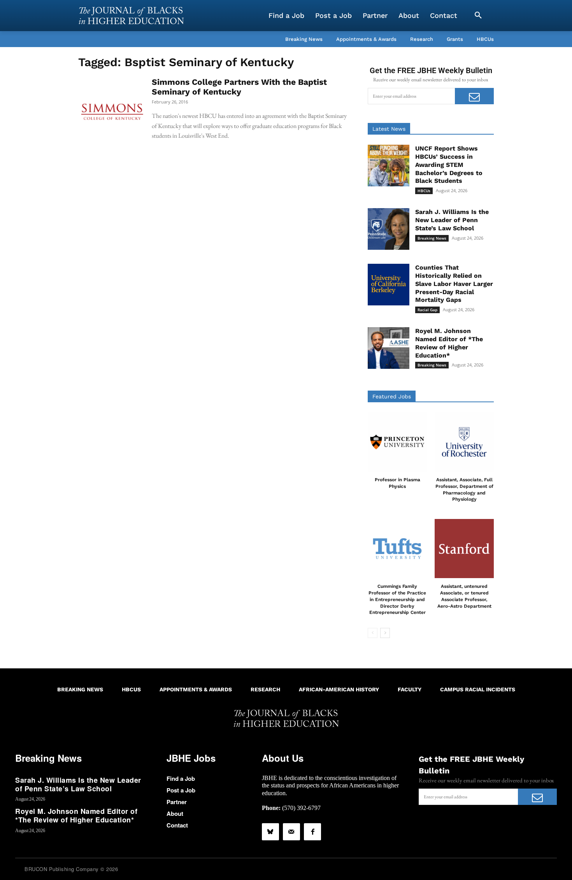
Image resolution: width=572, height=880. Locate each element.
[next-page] (385, 633)
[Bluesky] (270, 831)
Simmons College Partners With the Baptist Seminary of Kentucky (239, 86)
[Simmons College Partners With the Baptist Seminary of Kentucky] (112, 111)
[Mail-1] (291, 831)
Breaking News (432, 238)
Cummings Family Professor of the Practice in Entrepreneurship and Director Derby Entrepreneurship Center (397, 599)
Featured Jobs (391, 396)
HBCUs (424, 190)
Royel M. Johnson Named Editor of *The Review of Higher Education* (76, 815)
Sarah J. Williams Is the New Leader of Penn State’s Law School (452, 220)
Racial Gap (427, 309)
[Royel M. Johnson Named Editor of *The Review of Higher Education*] (388, 348)
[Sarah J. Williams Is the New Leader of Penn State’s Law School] (388, 229)
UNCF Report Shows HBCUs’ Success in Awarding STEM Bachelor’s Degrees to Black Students (449, 164)
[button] (478, 15)
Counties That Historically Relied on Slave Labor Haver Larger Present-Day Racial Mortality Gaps (454, 283)
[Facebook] (312, 831)
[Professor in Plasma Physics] (397, 442)
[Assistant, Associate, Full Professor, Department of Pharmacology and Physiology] (464, 442)
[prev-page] (372, 633)
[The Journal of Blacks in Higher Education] (131, 15)
